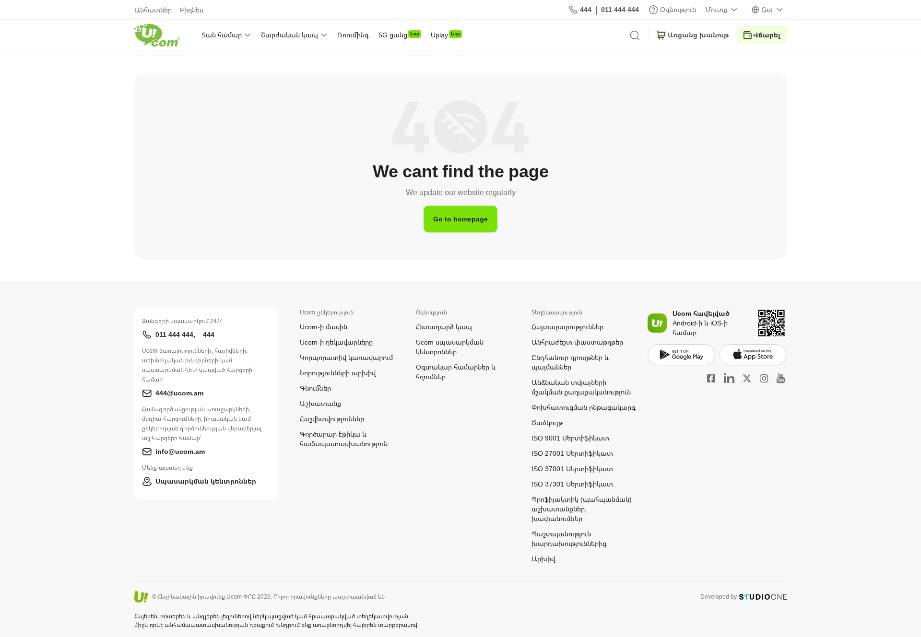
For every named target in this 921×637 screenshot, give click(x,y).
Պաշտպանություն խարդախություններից (568, 538)
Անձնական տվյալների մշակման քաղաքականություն (581, 387)
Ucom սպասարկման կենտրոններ (450, 346)
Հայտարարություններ (567, 326)
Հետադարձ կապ (444, 326)
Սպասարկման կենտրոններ (205, 481)
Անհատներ (153, 9)
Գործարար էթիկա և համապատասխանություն (344, 438)
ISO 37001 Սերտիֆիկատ (572, 468)
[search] (634, 35)
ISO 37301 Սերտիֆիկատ (572, 483)
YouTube (781, 378)
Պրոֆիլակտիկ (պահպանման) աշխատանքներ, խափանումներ (581, 509)
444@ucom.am (179, 392)
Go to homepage (460, 218)
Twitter (747, 378)
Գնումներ (315, 388)
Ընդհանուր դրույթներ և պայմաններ (570, 362)
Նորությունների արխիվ (338, 372)
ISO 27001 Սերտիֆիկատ (572, 453)
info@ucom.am (180, 451)
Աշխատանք (320, 403)
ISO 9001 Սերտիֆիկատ (570, 437)
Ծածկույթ (547, 422)
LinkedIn (729, 378)
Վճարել (766, 34)
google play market (681, 355)
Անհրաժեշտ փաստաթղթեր (577, 342)
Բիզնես (191, 9)
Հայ (767, 9)
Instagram (764, 378)
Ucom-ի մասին (323, 326)
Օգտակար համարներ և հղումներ (456, 371)
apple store (753, 355)
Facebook (711, 378)
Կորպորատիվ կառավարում (346, 357)
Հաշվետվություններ (332, 418)
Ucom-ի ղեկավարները (336, 342)
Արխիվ (543, 558)
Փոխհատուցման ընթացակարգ (583, 407)
